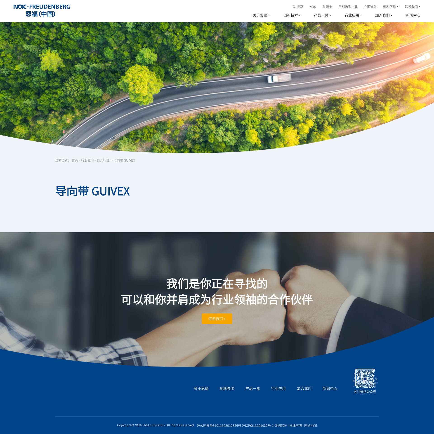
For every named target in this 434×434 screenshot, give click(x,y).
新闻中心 (413, 15)
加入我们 (382, 15)
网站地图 (310, 425)
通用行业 (103, 160)
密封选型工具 (348, 7)
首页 (75, 160)
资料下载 (389, 6)
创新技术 (290, 15)
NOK (312, 7)
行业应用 (352, 15)
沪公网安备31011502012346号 (219, 425)
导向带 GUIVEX (124, 160)
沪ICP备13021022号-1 (258, 425)
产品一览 (321, 15)
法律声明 (295, 425)
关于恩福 (260, 15)
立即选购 (370, 7)
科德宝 (327, 7)
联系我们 (411, 6)
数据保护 (280, 425)
